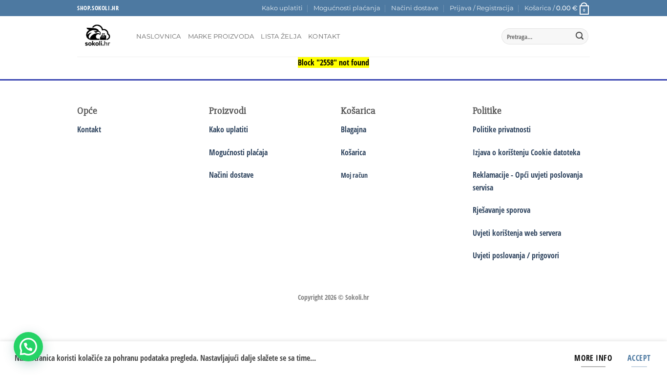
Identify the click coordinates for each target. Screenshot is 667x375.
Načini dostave (414, 8)
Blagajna (353, 129)
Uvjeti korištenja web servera (517, 233)
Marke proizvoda (221, 36)
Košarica (353, 152)
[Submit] (579, 36)
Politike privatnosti (502, 129)
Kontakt (324, 36)
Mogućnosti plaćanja (346, 8)
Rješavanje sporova (501, 210)
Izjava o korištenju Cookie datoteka (526, 152)
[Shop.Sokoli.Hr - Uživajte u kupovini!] (99, 36)
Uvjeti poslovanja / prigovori (516, 255)
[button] (482, 8)
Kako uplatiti (282, 8)
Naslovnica (158, 36)
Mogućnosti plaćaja (238, 152)
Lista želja (281, 36)
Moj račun (354, 175)
